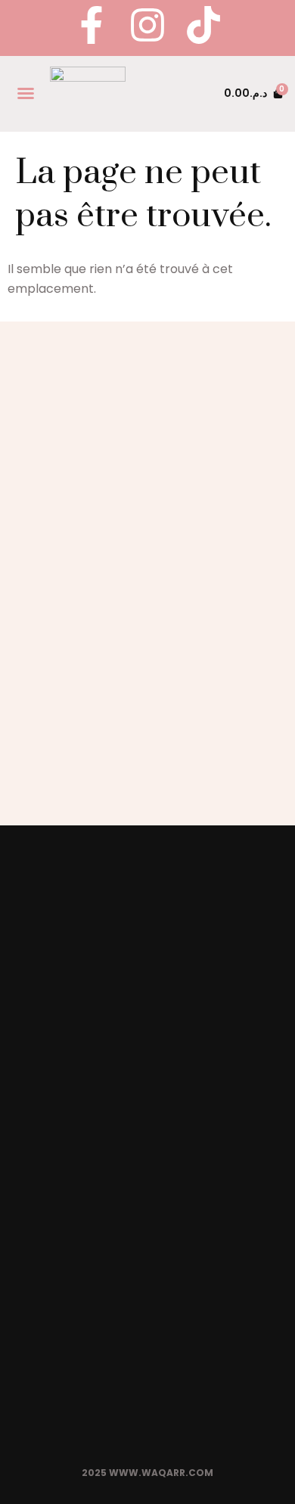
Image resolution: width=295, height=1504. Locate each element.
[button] (25, 93)
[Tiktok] (203, 25)
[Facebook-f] (91, 25)
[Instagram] (147, 25)
